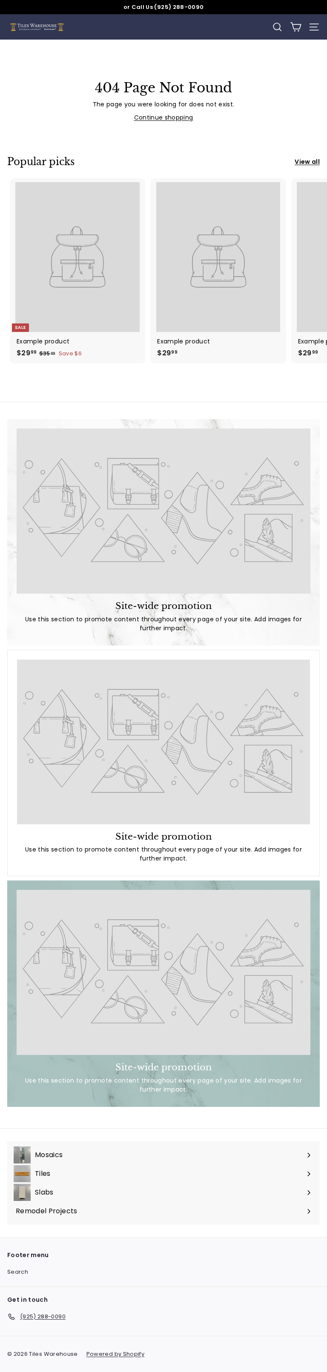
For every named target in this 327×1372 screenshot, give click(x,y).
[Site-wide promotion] (163, 511)
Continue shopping (163, 117)
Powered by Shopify (115, 1354)
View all (307, 161)
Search (17, 1272)
